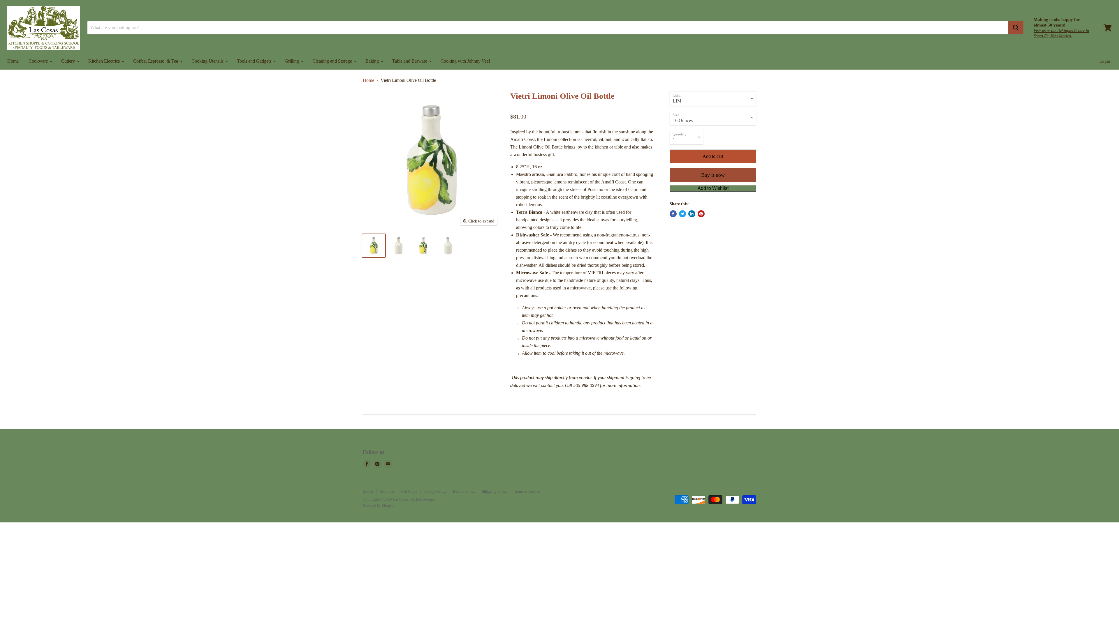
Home (13, 61)
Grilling (292, 61)
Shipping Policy (495, 491)
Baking (372, 61)
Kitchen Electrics (104, 61)
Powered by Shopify (379, 505)
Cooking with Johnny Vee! (465, 61)
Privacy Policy (434, 491)
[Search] (1015, 27)
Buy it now (713, 175)
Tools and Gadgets (254, 61)
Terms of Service (527, 491)
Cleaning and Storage (332, 61)
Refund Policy (464, 491)
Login (1104, 61)
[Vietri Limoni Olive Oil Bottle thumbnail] (373, 245)
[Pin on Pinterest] (701, 213)
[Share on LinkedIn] (691, 213)
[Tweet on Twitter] (682, 213)
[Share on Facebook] (673, 213)
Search (368, 491)
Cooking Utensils (208, 61)
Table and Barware (410, 61)
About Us (387, 491)
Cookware (39, 61)
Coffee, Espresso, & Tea (156, 61)
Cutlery (68, 61)
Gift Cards (409, 491)
